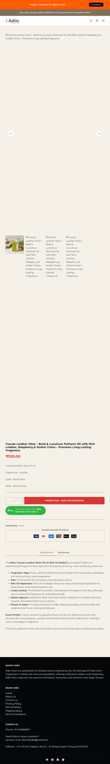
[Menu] (103, 20)
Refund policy (13, 707)
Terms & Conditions (16, 714)
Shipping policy (14, 711)
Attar (21, 526)
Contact (94, 4)
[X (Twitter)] (52, 760)
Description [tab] (47, 553)
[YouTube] (63, 760)
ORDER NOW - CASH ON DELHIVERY (64, 501)
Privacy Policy (13, 703)
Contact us (12, 700)
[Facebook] (47, 760)
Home (9, 693)
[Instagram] (58, 760)
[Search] (91, 21)
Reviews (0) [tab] (63, 553)
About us (11, 696)
